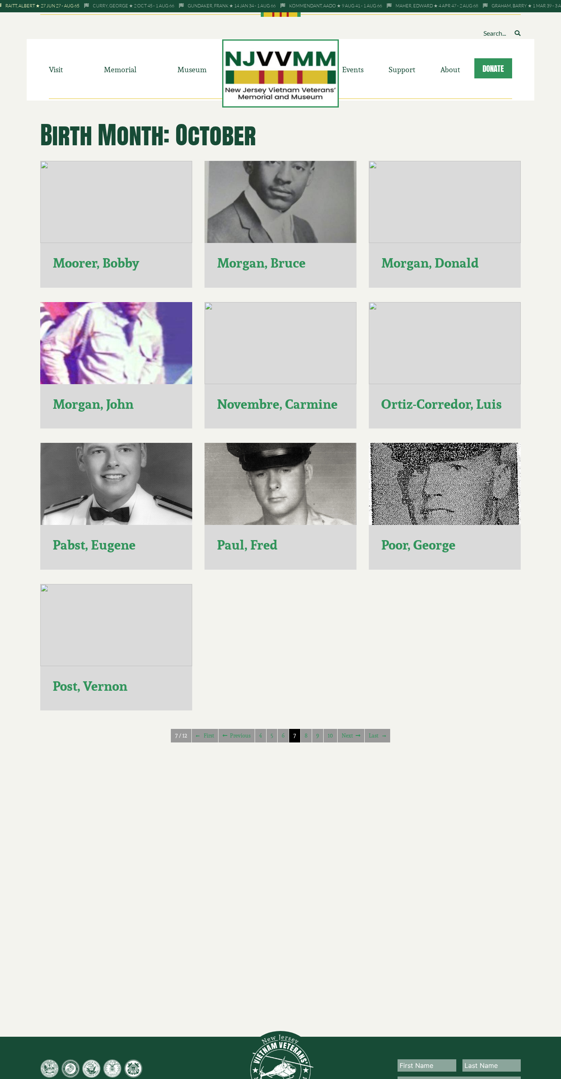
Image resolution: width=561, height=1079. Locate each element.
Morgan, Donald (430, 262)
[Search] (517, 33)
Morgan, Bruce (261, 262)
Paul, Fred (247, 544)
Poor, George (418, 544)
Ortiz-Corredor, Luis (441, 404)
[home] (280, 72)
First (209, 735)
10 (330, 735)
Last (373, 735)
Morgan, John (93, 404)
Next (347, 735)
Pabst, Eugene (94, 544)
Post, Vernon (90, 686)
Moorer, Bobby (96, 262)
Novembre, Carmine (277, 404)
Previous (240, 735)
